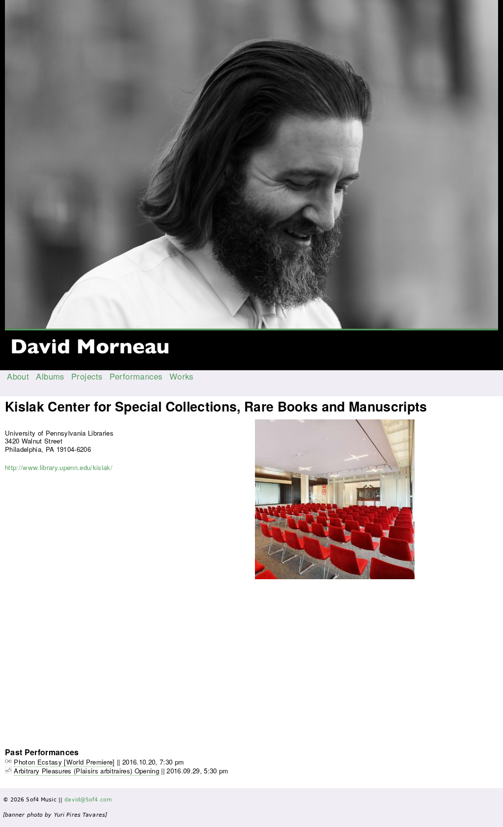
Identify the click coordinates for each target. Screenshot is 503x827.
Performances (136, 376)
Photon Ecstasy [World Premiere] (64, 762)
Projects (86, 376)
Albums (50, 376)
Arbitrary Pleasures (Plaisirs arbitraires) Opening (86, 770)
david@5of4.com (88, 800)
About (18, 376)
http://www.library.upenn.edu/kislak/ (58, 467)
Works (181, 376)
